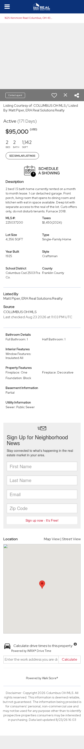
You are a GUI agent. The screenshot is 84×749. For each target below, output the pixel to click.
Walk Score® (50, 678)
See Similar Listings (22, 155)
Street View (71, 539)
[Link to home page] (42, 6)
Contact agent (15, 95)
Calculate (69, 659)
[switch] (54, 95)
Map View (52, 539)
